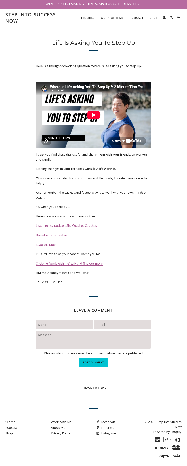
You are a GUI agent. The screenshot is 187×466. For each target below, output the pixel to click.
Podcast (137, 18)
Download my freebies (52, 235)
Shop (154, 18)
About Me (58, 427)
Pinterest (107, 427)
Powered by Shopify (167, 432)
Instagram (108, 433)
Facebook (107, 422)
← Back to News (94, 387)
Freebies (88, 18)
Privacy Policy (61, 433)
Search (10, 422)
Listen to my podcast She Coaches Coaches (66, 225)
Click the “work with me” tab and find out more (69, 263)
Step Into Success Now (30, 17)
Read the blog (46, 244)
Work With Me (112, 18)
